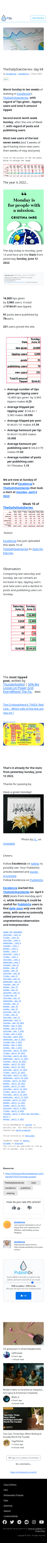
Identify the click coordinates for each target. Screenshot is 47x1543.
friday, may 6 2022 (12, 1034)
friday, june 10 (11, 938)
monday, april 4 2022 (13, 1119)
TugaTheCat (17, 1441)
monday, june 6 (10, 949)
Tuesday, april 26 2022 (14, 1061)
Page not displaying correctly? (23, 1472)
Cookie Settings (11, 1516)
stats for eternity (12, 932)
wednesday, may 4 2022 (14, 1039)
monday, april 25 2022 (14, 1064)
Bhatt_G (15, 1397)
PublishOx (36, 880)
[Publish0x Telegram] (20, 1522)
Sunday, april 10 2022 (14, 1105)
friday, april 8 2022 (13, 1111)
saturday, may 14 (11, 1012)
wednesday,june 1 (11, 962)
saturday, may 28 (11, 973)
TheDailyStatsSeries (15, 98)
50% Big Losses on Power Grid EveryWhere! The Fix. (21, 688)
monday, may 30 (10, 968)
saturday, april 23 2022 (15, 1070)
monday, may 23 (10, 987)
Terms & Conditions (35, 1529)
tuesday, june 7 (11, 946)
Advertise (8, 1505)
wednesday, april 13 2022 (15, 1097)
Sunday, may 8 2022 (12, 1028)
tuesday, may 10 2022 (13, 1023)
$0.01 (6, 79)
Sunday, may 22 (10, 990)
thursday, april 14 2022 (15, 1094)
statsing (10, 1193)
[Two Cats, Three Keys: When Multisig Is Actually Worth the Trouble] (23, 1418)
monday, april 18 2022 (14, 1083)
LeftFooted (16, 1353)
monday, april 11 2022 (14, 1103)
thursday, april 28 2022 (15, 1056)
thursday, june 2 (11, 960)
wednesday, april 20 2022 (15, 1078)
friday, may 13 (10, 1015)
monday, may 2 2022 (12, 1045)
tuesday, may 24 (11, 984)
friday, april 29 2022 (14, 1053)
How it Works (10, 1484)
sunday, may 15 (10, 1009)
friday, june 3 (10, 957)
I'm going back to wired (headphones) (22, 1348)
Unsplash (9, 843)
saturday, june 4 (11, 954)
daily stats (16, 908)
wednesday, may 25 (12, 982)
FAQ (6, 1489)
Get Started (38, 18)
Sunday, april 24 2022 (14, 1067)
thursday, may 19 (11, 998)
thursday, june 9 (12, 940)
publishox (25, 1188)
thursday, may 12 (11, 1017)
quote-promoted (23, 1130)
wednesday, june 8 (12, 943)
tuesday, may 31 (11, 965)
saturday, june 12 (12, 935)
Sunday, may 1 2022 (12, 1048)
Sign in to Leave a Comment (25, 1457)
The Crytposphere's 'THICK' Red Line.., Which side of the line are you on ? (23, 708)
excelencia (11, 73)
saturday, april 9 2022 (14, 1108)
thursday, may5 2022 (13, 1037)
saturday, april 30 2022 (15, 1050)
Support (7, 1510)
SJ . (35, 839)
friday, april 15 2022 (14, 1092)
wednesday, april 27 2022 (15, 1059)
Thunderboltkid (14, 684)
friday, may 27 (10, 976)
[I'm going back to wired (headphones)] (23, 1333)
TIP (25, 1295)
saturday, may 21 (11, 993)
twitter (35, 863)
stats (33, 1182)
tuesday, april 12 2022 (14, 1100)
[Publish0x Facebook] (5, 1522)
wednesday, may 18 (12, 1001)
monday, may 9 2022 (12, 1026)
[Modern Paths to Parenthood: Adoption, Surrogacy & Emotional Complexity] (23, 1374)
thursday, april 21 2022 (15, 1075)
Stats (6, 1500)
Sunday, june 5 (10, 951)
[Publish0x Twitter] (12, 1522)
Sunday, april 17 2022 (14, 1086)
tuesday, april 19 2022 (14, 1081)
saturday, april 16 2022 (15, 1089)
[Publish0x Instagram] (34, 1522)
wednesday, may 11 (12, 1020)
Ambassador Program (14, 1495)
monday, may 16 (10, 1006)
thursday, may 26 (11, 979)
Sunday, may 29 (10, 971)
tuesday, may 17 (11, 1004)
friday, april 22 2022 (14, 1072)
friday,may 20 (10, 995)
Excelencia (23, 93)
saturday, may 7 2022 (13, 1031)
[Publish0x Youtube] (42, 1522)
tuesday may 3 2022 (12, 1042)
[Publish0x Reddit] (27, 1522)
